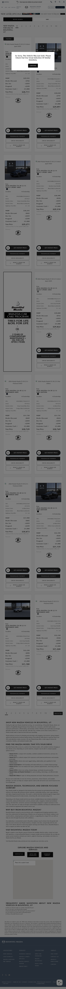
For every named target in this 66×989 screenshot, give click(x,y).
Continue (33, 65)
